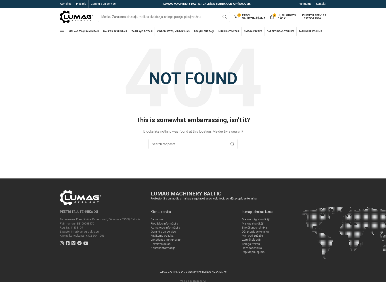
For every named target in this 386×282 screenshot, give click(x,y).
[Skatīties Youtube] (86, 244)
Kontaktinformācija (163, 248)
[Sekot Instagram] (62, 244)
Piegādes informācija (164, 223)
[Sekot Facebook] (68, 244)
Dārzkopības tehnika (255, 231)
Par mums (157, 219)
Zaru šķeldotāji (251, 239)
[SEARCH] (225, 17)
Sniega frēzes (251, 244)
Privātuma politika (162, 235)
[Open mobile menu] (62, 31)
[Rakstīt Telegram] (80, 244)
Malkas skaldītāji (253, 223)
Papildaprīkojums (253, 252)
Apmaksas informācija (165, 227)
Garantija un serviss (163, 231)
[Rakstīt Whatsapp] (74, 244)
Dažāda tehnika (252, 248)
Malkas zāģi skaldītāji (256, 219)
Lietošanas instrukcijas (165, 239)
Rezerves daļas (160, 244)
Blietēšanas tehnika (254, 227)
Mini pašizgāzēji (252, 235)
